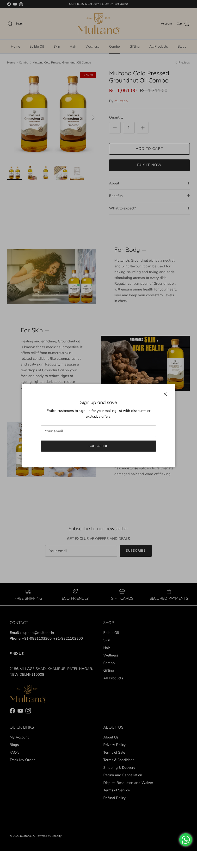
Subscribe (98, 446)
